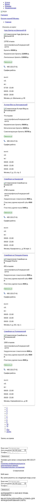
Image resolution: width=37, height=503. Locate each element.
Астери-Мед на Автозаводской (15, 105)
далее (8, 432)
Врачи (7, 4)
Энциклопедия (10, 8)
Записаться (8, 62)
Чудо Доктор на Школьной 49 (15, 30)
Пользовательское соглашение (13, 467)
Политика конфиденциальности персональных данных (13, 464)
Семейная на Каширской (13, 179)
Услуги (7, 2)
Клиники (8, 6)
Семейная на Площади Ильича (16, 255)
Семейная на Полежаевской (15, 331)
